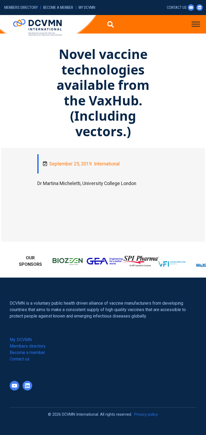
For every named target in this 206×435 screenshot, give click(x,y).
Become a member (58, 7)
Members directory (21, 7)
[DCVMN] (37, 27)
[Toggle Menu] (196, 24)
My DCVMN (87, 7)
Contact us (177, 7)
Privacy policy (146, 413)
